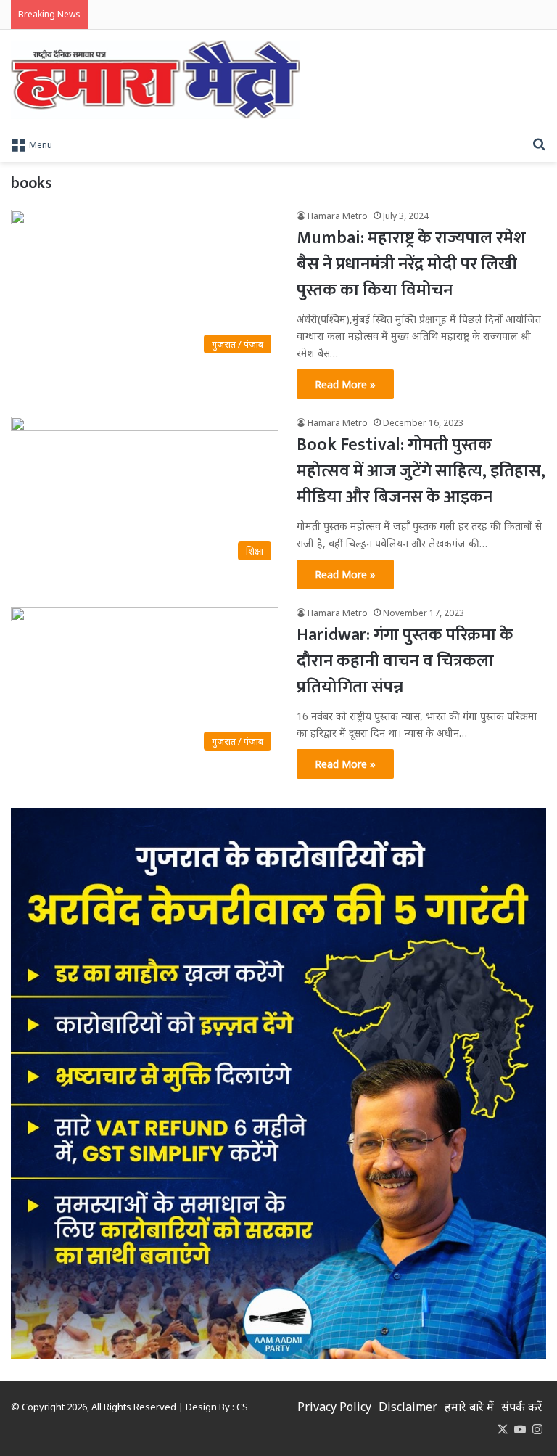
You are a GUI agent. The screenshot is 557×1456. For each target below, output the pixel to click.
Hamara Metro (338, 216)
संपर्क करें (521, 1407)
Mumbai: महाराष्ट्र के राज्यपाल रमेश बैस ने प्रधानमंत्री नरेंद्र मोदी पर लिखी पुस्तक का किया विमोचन (411, 264)
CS (242, 1406)
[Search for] (539, 144)
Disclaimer (408, 1407)
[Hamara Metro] (155, 79)
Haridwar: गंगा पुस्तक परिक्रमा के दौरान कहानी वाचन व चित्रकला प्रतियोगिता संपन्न (405, 661)
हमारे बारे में (469, 1407)
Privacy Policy (334, 1407)
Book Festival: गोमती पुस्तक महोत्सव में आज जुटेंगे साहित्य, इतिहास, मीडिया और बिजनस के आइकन (421, 471)
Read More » (345, 384)
